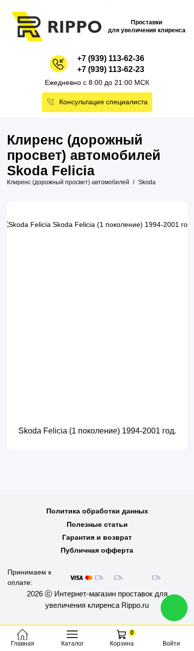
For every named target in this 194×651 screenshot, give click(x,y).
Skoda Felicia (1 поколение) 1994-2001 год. (97, 430)
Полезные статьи (97, 524)
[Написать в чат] (174, 607)
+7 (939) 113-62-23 (110, 69)
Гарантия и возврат (97, 537)
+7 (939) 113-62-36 (110, 58)
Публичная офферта (97, 550)
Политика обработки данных (97, 511)
